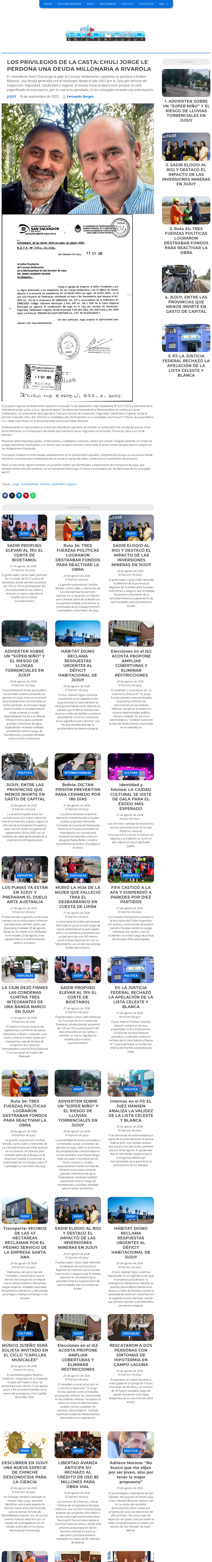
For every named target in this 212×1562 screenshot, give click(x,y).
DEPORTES (24, 875)
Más (161, 3)
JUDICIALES (146, 3)
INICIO (48, 3)
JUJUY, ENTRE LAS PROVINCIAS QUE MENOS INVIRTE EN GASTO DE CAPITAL (25, 791)
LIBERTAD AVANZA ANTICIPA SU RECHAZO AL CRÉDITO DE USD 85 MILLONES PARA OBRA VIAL (78, 1475)
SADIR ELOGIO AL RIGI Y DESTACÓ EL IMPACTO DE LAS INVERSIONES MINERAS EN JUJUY (131, 555)
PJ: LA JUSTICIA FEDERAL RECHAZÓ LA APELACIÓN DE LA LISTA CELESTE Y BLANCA (130, 997)
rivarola (45, 484)
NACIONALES (108, 3)
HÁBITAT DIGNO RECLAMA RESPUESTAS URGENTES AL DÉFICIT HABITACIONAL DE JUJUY (77, 665)
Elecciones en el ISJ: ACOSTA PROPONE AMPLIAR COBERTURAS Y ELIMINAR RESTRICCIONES (131, 663)
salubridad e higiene (64, 484)
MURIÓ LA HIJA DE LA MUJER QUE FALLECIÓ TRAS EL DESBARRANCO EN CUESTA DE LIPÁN (78, 897)
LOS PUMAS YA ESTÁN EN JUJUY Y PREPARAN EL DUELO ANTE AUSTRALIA (25, 894)
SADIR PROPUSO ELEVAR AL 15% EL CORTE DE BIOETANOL (24, 552)
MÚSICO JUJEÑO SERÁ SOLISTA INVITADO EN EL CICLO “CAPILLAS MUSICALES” (25, 1352)
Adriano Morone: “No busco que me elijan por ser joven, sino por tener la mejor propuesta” (130, 1472)
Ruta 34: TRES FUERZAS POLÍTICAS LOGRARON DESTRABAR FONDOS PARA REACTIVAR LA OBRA (77, 557)
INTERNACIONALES (78, 772)
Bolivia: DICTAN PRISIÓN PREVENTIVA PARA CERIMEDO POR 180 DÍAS (77, 791)
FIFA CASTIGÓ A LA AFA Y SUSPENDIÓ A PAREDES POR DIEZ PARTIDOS (131, 894)
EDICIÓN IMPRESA (69, 3)
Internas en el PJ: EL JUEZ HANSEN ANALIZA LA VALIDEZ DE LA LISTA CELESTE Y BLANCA (130, 1111)
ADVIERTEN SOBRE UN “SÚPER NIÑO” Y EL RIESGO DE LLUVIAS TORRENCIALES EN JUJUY (24, 663)
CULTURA (130, 772)
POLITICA (127, 3)
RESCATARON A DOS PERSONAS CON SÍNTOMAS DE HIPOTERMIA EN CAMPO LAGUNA (131, 1355)
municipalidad (29, 484)
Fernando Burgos (80, 96)
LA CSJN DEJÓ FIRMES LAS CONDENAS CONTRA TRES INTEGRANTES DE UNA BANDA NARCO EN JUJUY (25, 999)
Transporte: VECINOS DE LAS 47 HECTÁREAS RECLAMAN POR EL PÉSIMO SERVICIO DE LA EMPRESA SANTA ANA (25, 1242)
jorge (15, 484)
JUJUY (90, 3)
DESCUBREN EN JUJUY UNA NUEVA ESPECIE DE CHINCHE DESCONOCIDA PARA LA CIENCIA (25, 1472)
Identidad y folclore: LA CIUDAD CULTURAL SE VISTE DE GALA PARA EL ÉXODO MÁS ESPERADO (131, 796)
